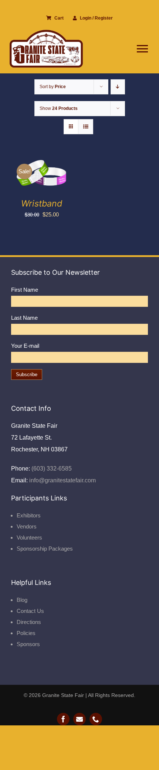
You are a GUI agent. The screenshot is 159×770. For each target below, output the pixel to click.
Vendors (27, 526)
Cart (59, 18)
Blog (22, 600)
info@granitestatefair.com (62, 480)
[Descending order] (118, 86)
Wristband (41, 203)
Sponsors (28, 644)
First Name (24, 290)
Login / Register (96, 18)
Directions (29, 622)
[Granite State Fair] (46, 32)
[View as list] (85, 126)
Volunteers (29, 537)
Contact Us (30, 611)
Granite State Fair (63, 695)
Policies (26, 633)
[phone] (95, 719)
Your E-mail (25, 346)
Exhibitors (29, 515)
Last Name (24, 318)
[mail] (79, 719)
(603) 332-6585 (51, 468)
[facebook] (63, 719)
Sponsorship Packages (45, 548)
